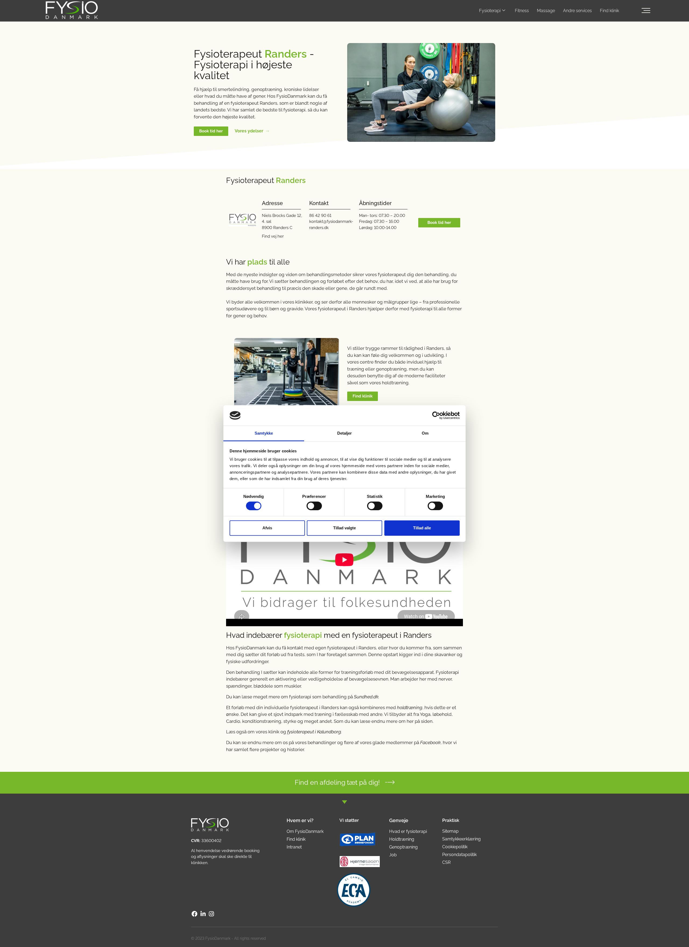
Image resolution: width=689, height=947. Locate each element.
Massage (546, 10)
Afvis (267, 528)
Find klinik (609, 10)
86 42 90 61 (320, 215)
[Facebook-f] (194, 913)
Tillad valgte (344, 528)
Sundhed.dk (366, 696)
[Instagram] (211, 913)
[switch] (314, 505)
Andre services (577, 10)
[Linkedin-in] (202, 913)
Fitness (522, 10)
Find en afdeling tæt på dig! (337, 782)
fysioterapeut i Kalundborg (314, 731)
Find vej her (273, 236)
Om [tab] (425, 433)
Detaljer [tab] (344, 433)
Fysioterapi (490, 10)
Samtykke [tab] (264, 433)
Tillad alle (422, 528)
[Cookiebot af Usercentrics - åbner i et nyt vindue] (436, 415)
